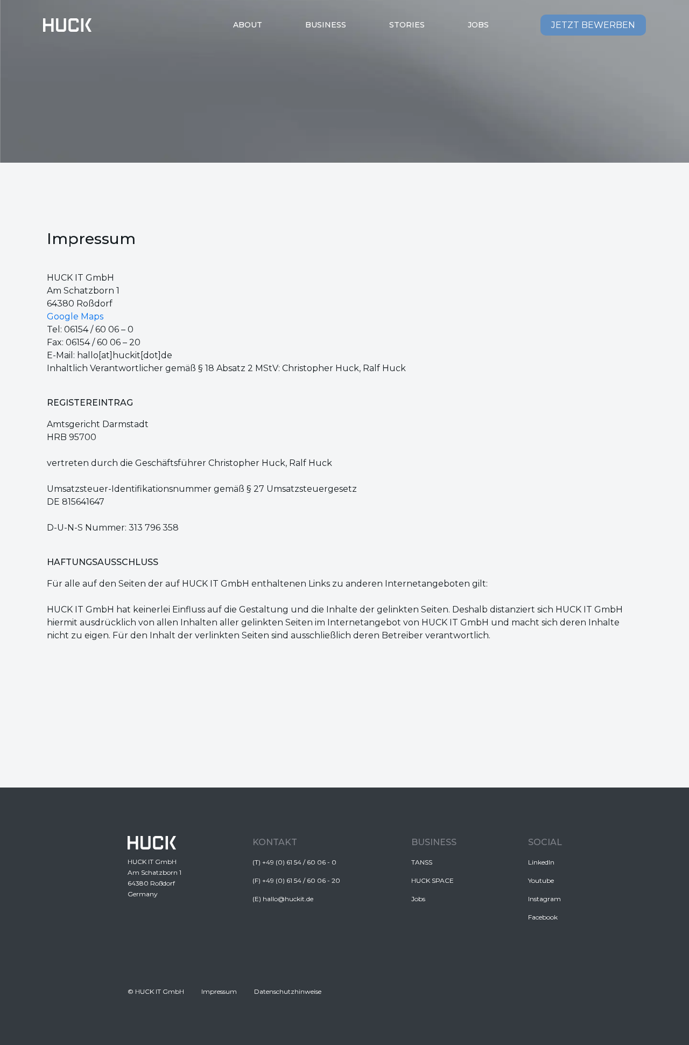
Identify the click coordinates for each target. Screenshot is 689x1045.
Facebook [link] (543, 917)
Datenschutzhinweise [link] (287, 991)
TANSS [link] (421, 862)
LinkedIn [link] (541, 862)
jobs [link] (478, 25)
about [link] (247, 25)
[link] (67, 25)
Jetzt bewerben (593, 25)
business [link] (325, 25)
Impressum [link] (219, 991)
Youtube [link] (541, 880)
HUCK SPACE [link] (432, 880)
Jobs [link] (418, 899)
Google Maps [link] (75, 316)
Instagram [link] (544, 899)
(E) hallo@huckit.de (282, 899)
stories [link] (407, 25)
